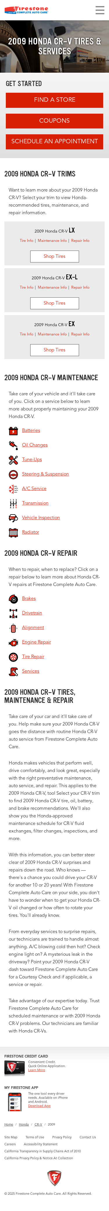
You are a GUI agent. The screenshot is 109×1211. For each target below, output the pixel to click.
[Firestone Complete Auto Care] (26, 10)
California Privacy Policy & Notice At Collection (38, 1158)
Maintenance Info (52, 241)
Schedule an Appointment (54, 142)
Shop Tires (54, 256)
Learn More (36, 1070)
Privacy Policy (62, 1137)
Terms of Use (35, 1137)
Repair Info (80, 241)
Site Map (10, 1137)
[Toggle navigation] (100, 10)
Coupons (54, 121)
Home (8, 1124)
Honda (24, 1124)
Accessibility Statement (41, 1144)
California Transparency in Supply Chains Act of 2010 (42, 1151)
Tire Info (26, 241)
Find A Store (54, 100)
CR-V (38, 1124)
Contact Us (88, 1137)
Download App (39, 1106)
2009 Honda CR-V (55, 231)
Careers (10, 1144)
